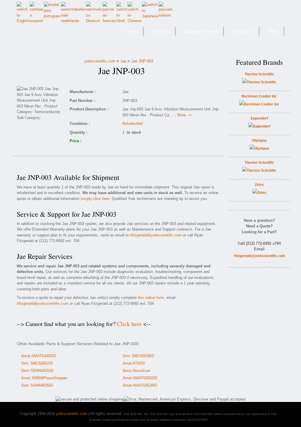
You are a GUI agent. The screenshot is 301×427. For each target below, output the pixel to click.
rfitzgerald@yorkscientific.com (156, 235)
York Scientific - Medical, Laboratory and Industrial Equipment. (58, 34)
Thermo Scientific (259, 74)
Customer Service (201, 31)
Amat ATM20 (134, 363)
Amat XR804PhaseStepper (44, 378)
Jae (123, 61)
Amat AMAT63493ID (38, 356)
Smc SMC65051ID (37, 363)
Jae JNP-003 (142, 61)
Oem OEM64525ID (37, 370)
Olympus (259, 140)
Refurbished (132, 123)
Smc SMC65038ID (138, 356)
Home (131, 31)
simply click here (95, 198)
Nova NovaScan (136, 370)
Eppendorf (259, 118)
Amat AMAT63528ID (140, 385)
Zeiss (259, 185)
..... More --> (181, 115)
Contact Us (243, 31)
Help (273, 31)
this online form (151, 297)
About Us (160, 31)
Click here (129, 324)
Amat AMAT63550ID (140, 378)
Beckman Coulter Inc (259, 96)
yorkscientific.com (100, 61)
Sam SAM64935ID (37, 385)
